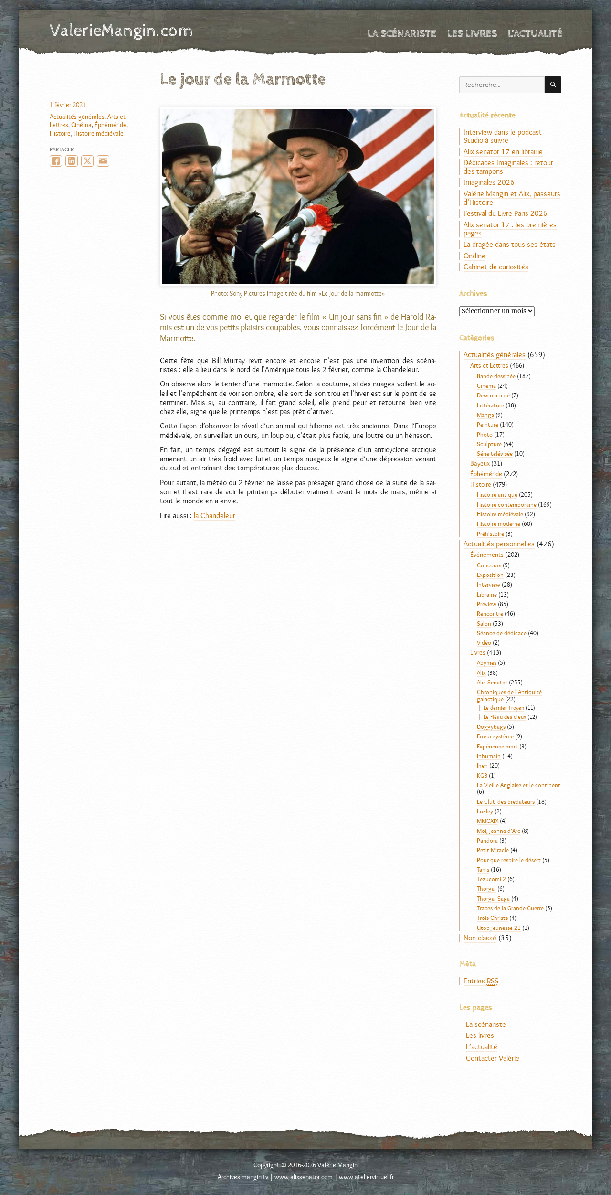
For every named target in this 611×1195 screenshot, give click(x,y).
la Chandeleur (214, 515)
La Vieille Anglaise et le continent (518, 785)
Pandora (487, 840)
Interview (488, 584)
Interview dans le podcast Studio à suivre (503, 136)
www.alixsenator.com (303, 1177)
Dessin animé (493, 395)
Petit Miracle (493, 850)
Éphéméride (110, 124)
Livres (477, 652)
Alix (481, 672)
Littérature (490, 405)
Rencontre (490, 613)
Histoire (60, 133)
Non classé (480, 937)
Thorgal (486, 888)
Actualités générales (77, 116)
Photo (485, 434)
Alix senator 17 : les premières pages (510, 229)
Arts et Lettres (489, 365)
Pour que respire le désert (509, 860)
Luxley (485, 811)
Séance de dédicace (502, 633)
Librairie (487, 594)
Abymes (486, 662)
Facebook (56, 161)
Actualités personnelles (499, 543)
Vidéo (484, 642)
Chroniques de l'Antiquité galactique (509, 695)
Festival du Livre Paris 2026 (506, 213)
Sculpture (489, 444)
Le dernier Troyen (504, 707)
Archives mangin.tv (243, 1177)
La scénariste (402, 33)
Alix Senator (492, 682)
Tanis (483, 869)
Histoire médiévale (99, 133)
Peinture (487, 424)
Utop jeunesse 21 (499, 927)
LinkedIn (71, 161)
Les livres (472, 33)
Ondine (474, 255)
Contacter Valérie (492, 1058)
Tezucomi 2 (491, 879)
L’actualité (535, 33)
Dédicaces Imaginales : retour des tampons (508, 167)
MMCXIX (487, 820)
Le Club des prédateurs (506, 801)
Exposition (490, 574)
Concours (489, 565)
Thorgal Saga (493, 898)
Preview (486, 604)
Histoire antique (497, 494)
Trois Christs (492, 917)
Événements (487, 554)
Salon (484, 623)
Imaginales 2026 (489, 182)
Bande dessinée (496, 376)
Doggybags (491, 726)
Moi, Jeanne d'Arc (498, 830)
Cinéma (81, 124)
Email (103, 161)
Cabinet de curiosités (496, 266)
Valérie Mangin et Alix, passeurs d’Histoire (512, 198)
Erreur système (495, 736)
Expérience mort (497, 746)
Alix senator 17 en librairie (503, 151)
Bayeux (480, 463)
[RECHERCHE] (553, 84)
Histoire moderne (498, 523)
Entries (481, 980)
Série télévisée (495, 453)
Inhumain (489, 755)
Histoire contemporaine (507, 504)
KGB (482, 775)
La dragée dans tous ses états (510, 244)
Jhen (482, 765)
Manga (485, 414)
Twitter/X (87, 161)
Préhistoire (490, 533)
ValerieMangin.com (121, 31)
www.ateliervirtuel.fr (366, 1177)
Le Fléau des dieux (505, 717)
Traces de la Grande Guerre (510, 908)
